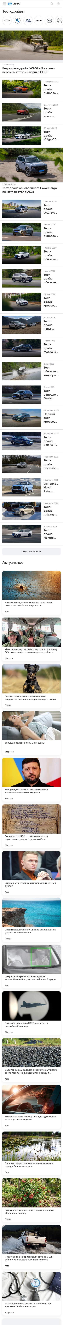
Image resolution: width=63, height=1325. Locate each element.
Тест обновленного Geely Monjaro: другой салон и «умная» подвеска (51, 394)
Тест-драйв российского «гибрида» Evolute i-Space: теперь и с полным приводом (51, 464)
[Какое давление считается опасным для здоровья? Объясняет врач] (31, 1294)
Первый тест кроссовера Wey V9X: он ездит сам (51, 418)
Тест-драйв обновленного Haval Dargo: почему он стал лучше (30, 189)
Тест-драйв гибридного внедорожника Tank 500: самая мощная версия (51, 510)
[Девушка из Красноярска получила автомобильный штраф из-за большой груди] (31, 966)
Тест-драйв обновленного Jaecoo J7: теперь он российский (51, 232)
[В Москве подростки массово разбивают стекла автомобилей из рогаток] (31, 593)
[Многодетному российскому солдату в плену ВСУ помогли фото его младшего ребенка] (31, 639)
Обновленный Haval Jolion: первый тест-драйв (51, 487)
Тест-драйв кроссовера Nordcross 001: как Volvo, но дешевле (51, 302)
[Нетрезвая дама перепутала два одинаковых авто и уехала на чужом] (31, 1107)
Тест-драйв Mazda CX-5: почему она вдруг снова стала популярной (51, 348)
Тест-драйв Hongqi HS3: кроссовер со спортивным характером (51, 534)
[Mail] (10, 3)
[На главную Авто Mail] (16, 3)
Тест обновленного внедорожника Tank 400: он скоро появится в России (51, 371)
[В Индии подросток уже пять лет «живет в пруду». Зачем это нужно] (31, 1153)
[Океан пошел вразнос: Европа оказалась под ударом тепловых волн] (31, 920)
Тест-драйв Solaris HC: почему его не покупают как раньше (51, 441)
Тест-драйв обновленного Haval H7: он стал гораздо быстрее (51, 278)
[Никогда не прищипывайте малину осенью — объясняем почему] (31, 1200)
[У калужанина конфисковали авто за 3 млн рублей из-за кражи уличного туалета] (31, 1247)
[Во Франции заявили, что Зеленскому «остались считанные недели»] (31, 780)
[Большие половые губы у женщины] (31, 733)
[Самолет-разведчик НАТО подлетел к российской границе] (31, 1013)
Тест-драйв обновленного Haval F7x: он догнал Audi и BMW (51, 255)
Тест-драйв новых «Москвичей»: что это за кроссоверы (51, 325)
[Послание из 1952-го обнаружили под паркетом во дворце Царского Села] (31, 826)
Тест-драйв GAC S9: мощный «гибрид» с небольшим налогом (51, 209)
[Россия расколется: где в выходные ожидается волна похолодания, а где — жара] (31, 686)
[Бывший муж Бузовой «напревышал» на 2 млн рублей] (31, 873)
